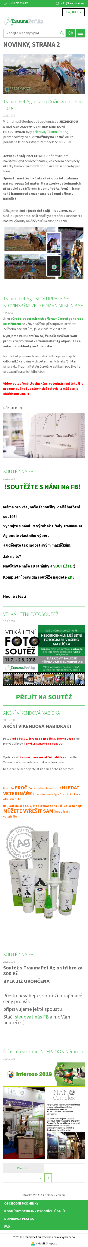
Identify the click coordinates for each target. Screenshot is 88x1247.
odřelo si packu (20, 806)
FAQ (7, 1226)
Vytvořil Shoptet (46, 1243)
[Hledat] (62, 33)
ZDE (23, 393)
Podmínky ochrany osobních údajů (34, 1211)
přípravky (40, 132)
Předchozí (23, 1168)
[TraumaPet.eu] (44, 21)
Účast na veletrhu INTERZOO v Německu (43, 1051)
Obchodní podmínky (21, 1203)
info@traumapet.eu (72, 3)
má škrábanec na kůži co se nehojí (57, 806)
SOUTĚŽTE (62, 566)
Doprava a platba (19, 1218)
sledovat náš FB (32, 1017)
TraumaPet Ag (58, 132)
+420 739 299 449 (18, 3)
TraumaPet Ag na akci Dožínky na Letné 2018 (43, 105)
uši (5, 806)
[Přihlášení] (70, 33)
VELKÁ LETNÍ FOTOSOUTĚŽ (31, 614)
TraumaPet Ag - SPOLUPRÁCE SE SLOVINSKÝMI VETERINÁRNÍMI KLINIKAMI (44, 302)
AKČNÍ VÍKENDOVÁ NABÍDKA (31, 713)
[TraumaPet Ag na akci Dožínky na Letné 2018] (44, 74)
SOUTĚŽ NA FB (18, 471)
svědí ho (16, 799)
